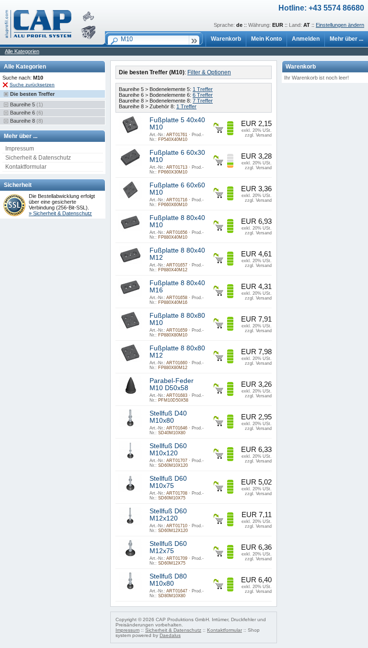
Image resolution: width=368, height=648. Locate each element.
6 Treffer (203, 95)
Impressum (19, 148)
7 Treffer (203, 101)
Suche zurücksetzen (32, 84)
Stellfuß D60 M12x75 (168, 547)
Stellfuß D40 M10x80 (168, 417)
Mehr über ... (346, 38)
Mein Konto (266, 38)
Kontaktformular (25, 166)
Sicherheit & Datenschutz (38, 157)
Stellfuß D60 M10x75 (168, 482)
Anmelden (306, 38)
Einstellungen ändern (340, 25)
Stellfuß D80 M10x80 (168, 580)
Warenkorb (226, 38)
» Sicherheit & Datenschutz (60, 213)
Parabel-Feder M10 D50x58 (172, 384)
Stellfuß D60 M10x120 (168, 449)
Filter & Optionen (209, 72)
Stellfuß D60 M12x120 (168, 515)
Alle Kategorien (22, 51)
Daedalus (170, 635)
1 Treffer (203, 89)
